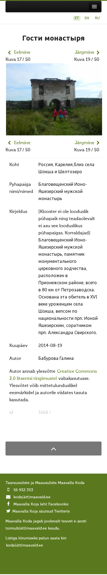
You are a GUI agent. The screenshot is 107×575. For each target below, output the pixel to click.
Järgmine (84, 52)
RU (97, 18)
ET (77, 18)
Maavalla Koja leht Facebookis (40, 504)
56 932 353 (23, 490)
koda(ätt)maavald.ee (31, 497)
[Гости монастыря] (54, 132)
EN (87, 18)
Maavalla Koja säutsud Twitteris (41, 511)
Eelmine (22, 52)
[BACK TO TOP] (53, 448)
